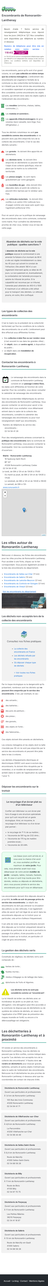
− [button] (5, 495)
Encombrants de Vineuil (14, 586)
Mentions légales (36, 1281)
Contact (23, 1281)
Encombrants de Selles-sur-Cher (18, 574)
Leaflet (44, 535)
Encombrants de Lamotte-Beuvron (19, 580)
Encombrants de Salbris (14, 577)
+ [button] (5, 492)
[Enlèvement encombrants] (9, 9)
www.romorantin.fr (11, 487)
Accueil (7, 1281)
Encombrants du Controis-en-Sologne (21, 583)
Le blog (15, 1281)
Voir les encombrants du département (19, 591)
